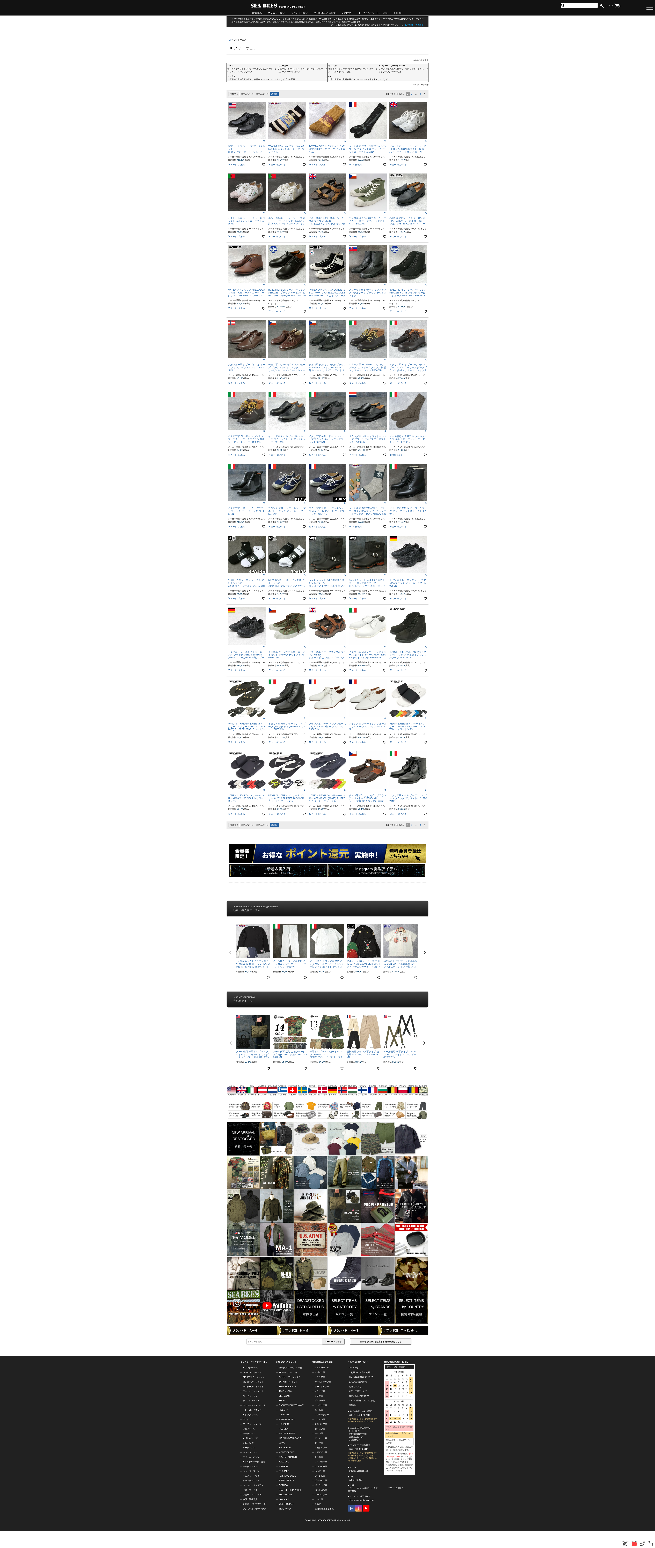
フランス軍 (320, 1476)
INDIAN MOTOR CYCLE (290, 1438)
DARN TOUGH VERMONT (291, 1405)
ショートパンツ (250, 1452)
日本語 (385, 13)
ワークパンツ (249, 1447)
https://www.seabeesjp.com (361, 1500)
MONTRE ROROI (287, 1452)
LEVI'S (282, 1443)
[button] (424, 94)
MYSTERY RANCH (288, 1457)
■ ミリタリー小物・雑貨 (254, 1462)
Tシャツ (246, 1419)
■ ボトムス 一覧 (250, 1438)
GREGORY (284, 1415)
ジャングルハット (251, 1480)
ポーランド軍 (321, 1485)
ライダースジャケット (253, 1386)
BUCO (282, 1400)
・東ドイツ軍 (321, 1452)
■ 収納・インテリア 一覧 (254, 1504)
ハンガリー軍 (321, 1466)
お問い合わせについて (359, 1396)
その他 (318, 1504)
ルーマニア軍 (321, 1494)
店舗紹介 (353, 1405)
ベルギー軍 (320, 1471)
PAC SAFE (284, 1471)
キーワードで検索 (333, 1341)
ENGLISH (397, 13)
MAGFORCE (285, 1447)
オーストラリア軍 (323, 1382)
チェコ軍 (319, 1433)
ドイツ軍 (319, 1443)
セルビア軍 (320, 1429)
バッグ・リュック (251, 1466)
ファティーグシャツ (252, 1424)
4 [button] (420, 94)
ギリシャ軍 (320, 1400)
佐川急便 (419, 25)
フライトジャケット (252, 1372)
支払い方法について (358, 1382)
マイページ (369, 12)
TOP (229, 40)
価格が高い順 (262, 94)
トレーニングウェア (252, 1410)
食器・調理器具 (250, 1499)
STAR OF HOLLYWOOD (290, 1490)
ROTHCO (283, 1485)
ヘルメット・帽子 (251, 1476)
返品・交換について (358, 1391)
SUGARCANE (285, 1494)
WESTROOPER (286, 1504)
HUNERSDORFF (287, 1433)
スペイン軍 (320, 1419)
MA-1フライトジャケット (254, 1377)
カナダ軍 (319, 1396)
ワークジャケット (251, 1396)
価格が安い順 (247, 94)
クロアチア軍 (321, 1405)
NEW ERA (283, 1466)
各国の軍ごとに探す (325, 12)
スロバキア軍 (321, 1424)
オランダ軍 (320, 1391)
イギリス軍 (320, 1372)
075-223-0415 (361, 1449)
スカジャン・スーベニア (254, 1405)
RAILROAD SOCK (287, 1476)
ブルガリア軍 (321, 1480)
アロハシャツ (249, 1429)
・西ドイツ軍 (321, 1447)
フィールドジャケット (253, 1391)
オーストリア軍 (322, 1386)
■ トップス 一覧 (250, 1415)
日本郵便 (409, 25)
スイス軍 (319, 1410)
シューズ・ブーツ (251, 1471)
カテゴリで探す (276, 12)
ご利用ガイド (349, 12)
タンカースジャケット (253, 1382)
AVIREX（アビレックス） (291, 1377)
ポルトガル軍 (321, 1490)
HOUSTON (284, 1429)
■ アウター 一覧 (250, 1367)
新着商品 (257, 12)
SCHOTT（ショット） (289, 1382)
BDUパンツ (248, 1443)
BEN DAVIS (284, 1396)
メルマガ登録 (355, 1400)
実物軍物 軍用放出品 (324, 1509)
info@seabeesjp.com (358, 1471)
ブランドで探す (299, 12)
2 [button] (411, 94)
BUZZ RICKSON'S (287, 1386)
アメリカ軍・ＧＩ (323, 1367)
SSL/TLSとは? (395, 1487)
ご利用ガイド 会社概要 (359, 1372)
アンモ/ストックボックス (254, 1509)
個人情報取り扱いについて (361, 1377)
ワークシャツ (249, 1433)
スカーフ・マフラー (252, 1494)
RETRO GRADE (286, 1480)
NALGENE (284, 1462)
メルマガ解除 (369, 1400)
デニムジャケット (251, 1400)
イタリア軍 (320, 1377)
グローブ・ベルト (251, 1490)
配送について (355, 1386)
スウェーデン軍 (322, 1415)
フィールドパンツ (251, 1457)
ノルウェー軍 (321, 1462)
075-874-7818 (363, 1415)
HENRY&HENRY (287, 1419)
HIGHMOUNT (285, 1424)
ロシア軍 (319, 1499)
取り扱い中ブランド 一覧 (290, 1367)
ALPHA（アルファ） (288, 1372)
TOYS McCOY (285, 1391)
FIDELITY (283, 1410)
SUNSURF (284, 1499)
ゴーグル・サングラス (253, 1485)
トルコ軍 (319, 1457)
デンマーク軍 (321, 1438)
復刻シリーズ (285, 1509)
